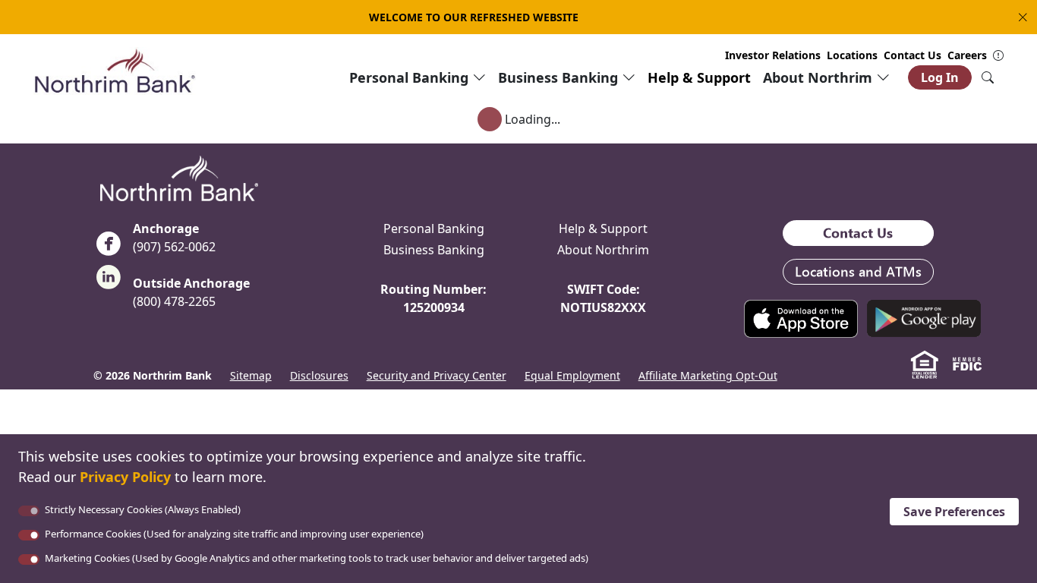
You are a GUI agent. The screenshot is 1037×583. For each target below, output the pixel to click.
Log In (940, 77)
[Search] (988, 77)
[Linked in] (108, 281)
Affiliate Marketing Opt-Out (707, 375)
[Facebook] (108, 248)
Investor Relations (773, 55)
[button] (1019, 17)
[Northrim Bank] (114, 69)
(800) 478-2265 (174, 301)
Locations (852, 55)
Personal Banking (433, 228)
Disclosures (319, 375)
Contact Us (912, 55)
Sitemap (251, 375)
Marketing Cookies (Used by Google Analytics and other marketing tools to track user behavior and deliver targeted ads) (316, 558)
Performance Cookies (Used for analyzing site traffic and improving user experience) (234, 533)
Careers (967, 55)
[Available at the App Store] (801, 317)
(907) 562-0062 (174, 246)
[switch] (28, 535)
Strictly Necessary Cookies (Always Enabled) (143, 509)
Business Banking (433, 249)
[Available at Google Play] (924, 317)
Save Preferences (954, 511)
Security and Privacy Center (436, 375)
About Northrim (603, 249)
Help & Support (699, 77)
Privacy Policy (125, 477)
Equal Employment (572, 375)
